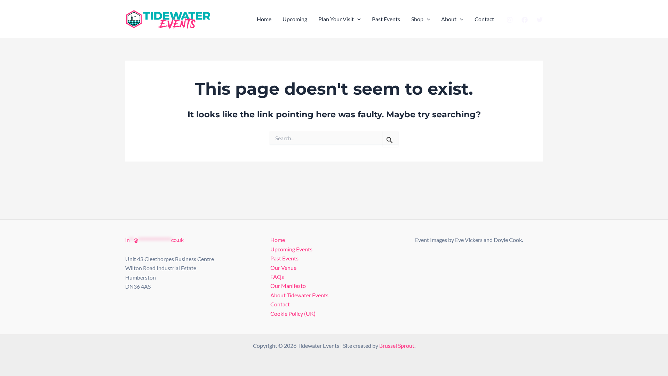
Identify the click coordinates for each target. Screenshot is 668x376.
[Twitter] (539, 20)
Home (264, 19)
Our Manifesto (288, 285)
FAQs (277, 276)
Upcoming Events (291, 249)
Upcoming (295, 19)
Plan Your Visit (336, 19)
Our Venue (283, 267)
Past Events (386, 19)
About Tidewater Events (299, 295)
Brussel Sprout (396, 345)
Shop (417, 19)
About (448, 19)
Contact (484, 19)
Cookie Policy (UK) (293, 313)
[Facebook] (525, 20)
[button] (357, 19)
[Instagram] (510, 20)
